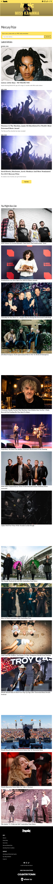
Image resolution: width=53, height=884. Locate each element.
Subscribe (47, 36)
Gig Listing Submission (7, 856)
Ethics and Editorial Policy (7, 845)
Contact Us (5, 859)
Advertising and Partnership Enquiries (10, 854)
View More (26, 181)
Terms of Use (5, 842)
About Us (4, 837)
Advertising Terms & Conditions (8, 847)
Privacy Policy (5, 840)
